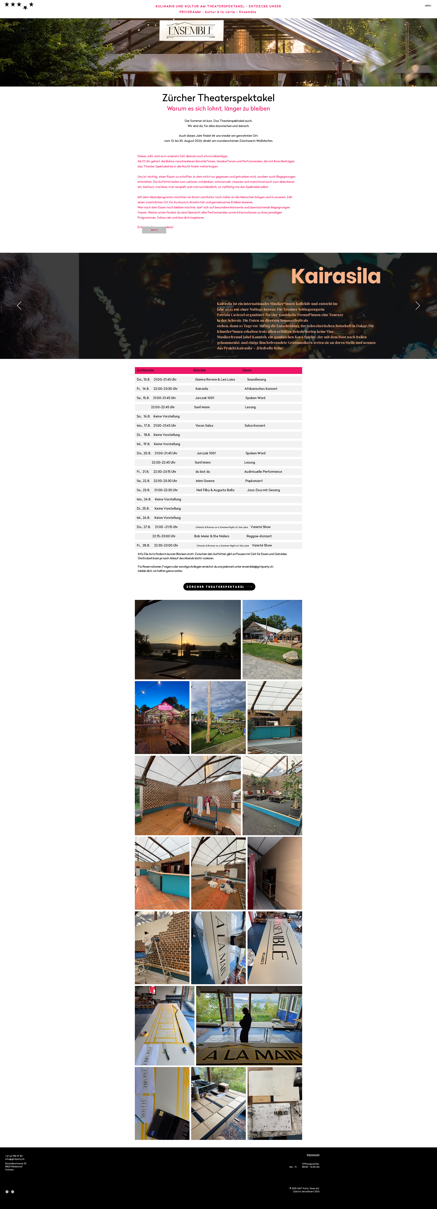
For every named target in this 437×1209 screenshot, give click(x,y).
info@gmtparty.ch (14, 1159)
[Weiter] (418, 305)
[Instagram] (7, 1191)
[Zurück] (19, 305)
